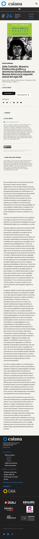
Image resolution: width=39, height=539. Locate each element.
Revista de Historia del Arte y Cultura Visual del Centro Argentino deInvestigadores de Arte (11, 444)
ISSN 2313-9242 (6, 447)
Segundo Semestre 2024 (18, 15)
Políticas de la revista (11, 477)
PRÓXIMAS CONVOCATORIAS (13, 482)
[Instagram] (12, 534)
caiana (15, 3)
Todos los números (11, 463)
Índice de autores (10, 465)
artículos (31, 14)
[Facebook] (8, 534)
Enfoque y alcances (10, 472)
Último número (10, 455)
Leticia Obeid (6, 87)
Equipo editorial (9, 474)
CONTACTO (7, 486)
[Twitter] (4, 534)
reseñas (31, 18)
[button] (36, 3)
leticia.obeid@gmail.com (12, 122)
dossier (31, 16)
